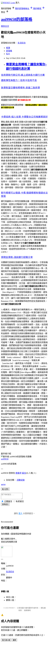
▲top (3, 484)
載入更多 (5, 489)
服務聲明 (27, 610)
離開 (14, 640)
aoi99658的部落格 (16, 19)
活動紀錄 (21, 480)
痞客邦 (18, 473)
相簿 (8, 48)
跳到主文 (5, 26)
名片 (8, 54)
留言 (24, 473)
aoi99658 (4, 459)
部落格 (9, 51)
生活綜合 (22, 43)
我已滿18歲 (6, 640)
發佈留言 (5, 504)
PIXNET (12, 608)
